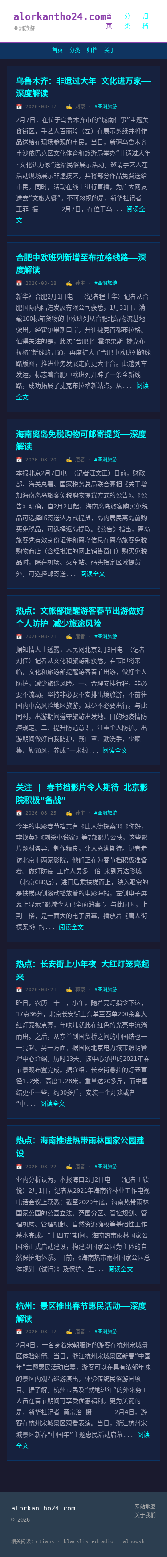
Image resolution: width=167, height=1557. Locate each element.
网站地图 (145, 1507)
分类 (127, 20)
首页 (109, 20)
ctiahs (45, 1542)
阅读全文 (92, 573)
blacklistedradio (89, 1542)
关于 (109, 50)
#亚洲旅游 (105, 107)
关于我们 (145, 1515)
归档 (145, 20)
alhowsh (134, 1542)
